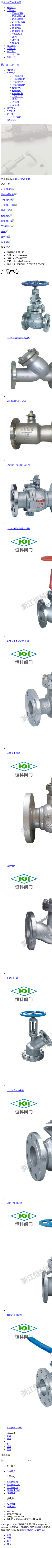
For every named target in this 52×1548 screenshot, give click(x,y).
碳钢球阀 (5, 210)
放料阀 (4, 237)
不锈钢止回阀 (7, 205)
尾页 (9, 1449)
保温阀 (4, 242)
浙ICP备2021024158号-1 (33, 1530)
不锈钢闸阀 (6, 200)
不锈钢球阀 (6, 189)
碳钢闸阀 (5, 215)
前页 (9, 1438)
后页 (9, 1446)
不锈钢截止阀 (7, 194)
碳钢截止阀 (6, 221)
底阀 (3, 231)
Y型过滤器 (6, 226)
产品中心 (25, 179)
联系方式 (11, 1506)
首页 (17, 179)
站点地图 (11, 1503)
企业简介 (11, 1471)
